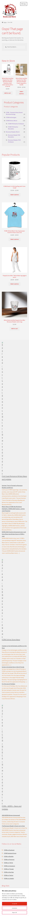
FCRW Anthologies (11, 117)
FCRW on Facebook (9, 850)
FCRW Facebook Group (10, 853)
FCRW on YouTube (9, 872)
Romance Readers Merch (12, 132)
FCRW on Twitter (8, 875)
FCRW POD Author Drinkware (16, 124)
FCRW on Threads (9, 869)
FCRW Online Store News (11, 639)
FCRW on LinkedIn (9, 878)
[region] (14, 902)
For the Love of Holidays (8, 684)
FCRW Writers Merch (11, 120)
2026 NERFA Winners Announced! (11, 815)
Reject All (14, 912)
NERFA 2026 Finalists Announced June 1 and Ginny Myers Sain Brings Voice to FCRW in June (14, 534)
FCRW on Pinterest (9, 859)
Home (5, 22)
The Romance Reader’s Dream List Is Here (13, 826)
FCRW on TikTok (8, 863)
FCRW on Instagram (9, 866)
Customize (14, 908)
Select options (21, 92)
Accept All (14, 903)
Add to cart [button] (7, 93)
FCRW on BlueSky (8, 856)
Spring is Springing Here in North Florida (13, 667)
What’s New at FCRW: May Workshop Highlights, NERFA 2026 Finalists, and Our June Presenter (13, 509)
